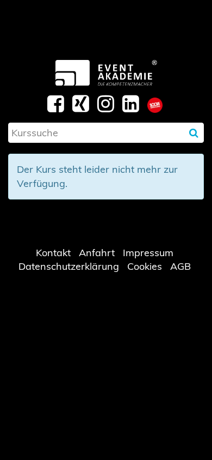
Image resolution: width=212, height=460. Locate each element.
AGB (180, 266)
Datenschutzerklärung (68, 266)
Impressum (148, 252)
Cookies (144, 266)
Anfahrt (97, 252)
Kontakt (53, 252)
